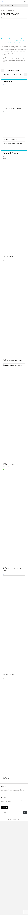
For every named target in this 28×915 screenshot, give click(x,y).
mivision (22, 10)
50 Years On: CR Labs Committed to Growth (12, 360)
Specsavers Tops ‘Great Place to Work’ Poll (12, 108)
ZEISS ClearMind (6, 778)
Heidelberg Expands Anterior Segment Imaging (13, 143)
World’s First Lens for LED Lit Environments (12, 464)
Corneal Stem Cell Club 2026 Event (10, 139)
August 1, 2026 (6, 362)
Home (2, 5)
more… (6, 792)
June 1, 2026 (5, 675)
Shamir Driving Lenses (8, 256)
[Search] (25, 812)
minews (4, 673)
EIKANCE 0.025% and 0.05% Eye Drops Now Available (12, 569)
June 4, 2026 (5, 571)
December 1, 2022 (11, 10)
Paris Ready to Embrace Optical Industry (11, 135)
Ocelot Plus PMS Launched (8, 674)
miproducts (7, 5)
